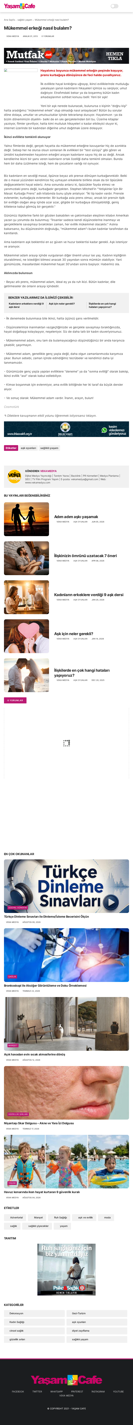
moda (107, 1217)
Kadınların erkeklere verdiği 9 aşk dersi (26, 305)
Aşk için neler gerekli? (62, 303)
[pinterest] (28, 457)
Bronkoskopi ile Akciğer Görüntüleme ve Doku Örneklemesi (45, 985)
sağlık (12, 976)
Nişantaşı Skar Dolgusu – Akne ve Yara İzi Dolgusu (39, 1123)
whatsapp (56, 1391)
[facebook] (7, 457)
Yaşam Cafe (78, 1408)
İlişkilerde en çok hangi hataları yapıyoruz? (102, 305)
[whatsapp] (21, 457)
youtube (118, 1391)
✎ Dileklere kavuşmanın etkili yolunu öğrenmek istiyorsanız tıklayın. (50, 415)
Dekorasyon (16, 1313)
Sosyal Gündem (17, 907)
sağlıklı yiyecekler (38, 1225)
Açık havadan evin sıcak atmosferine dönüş (34, 1054)
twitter (37, 1391)
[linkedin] (35, 457)
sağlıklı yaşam (24, 19)
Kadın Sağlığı (17, 1321)
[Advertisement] (66, 822)
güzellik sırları (18, 1114)
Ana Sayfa (9, 19)
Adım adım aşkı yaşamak (76, 516)
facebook (18, 1391)
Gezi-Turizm (79, 1313)
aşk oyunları (28, 448)
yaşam (12, 1183)
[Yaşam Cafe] (19, 8)
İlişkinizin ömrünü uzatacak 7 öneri (85, 555)
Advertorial (16, 1217)
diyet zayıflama (80, 1330)
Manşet (12, 1045)
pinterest (77, 1391)
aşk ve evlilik (85, 1217)
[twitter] (14, 457)
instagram (98, 1391)
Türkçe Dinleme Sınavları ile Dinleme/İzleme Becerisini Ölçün (46, 916)
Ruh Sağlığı (60, 1217)
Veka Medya (66, 1395)
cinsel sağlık (17, 1330)
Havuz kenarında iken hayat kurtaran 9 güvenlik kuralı (42, 1192)
